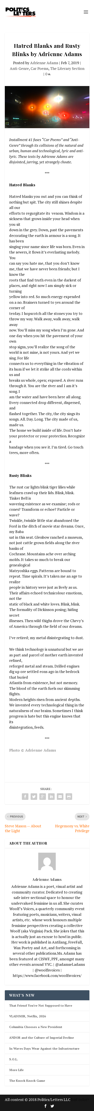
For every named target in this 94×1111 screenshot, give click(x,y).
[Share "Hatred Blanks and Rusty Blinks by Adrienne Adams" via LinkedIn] (51, 796)
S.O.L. (13, 1059)
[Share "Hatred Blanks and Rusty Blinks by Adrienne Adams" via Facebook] (25, 796)
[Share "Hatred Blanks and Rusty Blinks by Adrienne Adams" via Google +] (42, 796)
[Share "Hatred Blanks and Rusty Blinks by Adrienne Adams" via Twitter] (34, 796)
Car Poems (39, 68)
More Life (16, 1070)
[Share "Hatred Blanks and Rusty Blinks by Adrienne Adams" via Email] (60, 796)
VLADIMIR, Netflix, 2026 (27, 1016)
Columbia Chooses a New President (35, 1027)
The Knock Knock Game (27, 1080)
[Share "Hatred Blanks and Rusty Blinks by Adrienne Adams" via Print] (68, 796)
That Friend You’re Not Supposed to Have (40, 1005)
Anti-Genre (19, 68)
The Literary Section (67, 68)
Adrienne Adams (44, 62)
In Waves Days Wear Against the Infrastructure (44, 1048)
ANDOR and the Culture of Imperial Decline (41, 1037)
